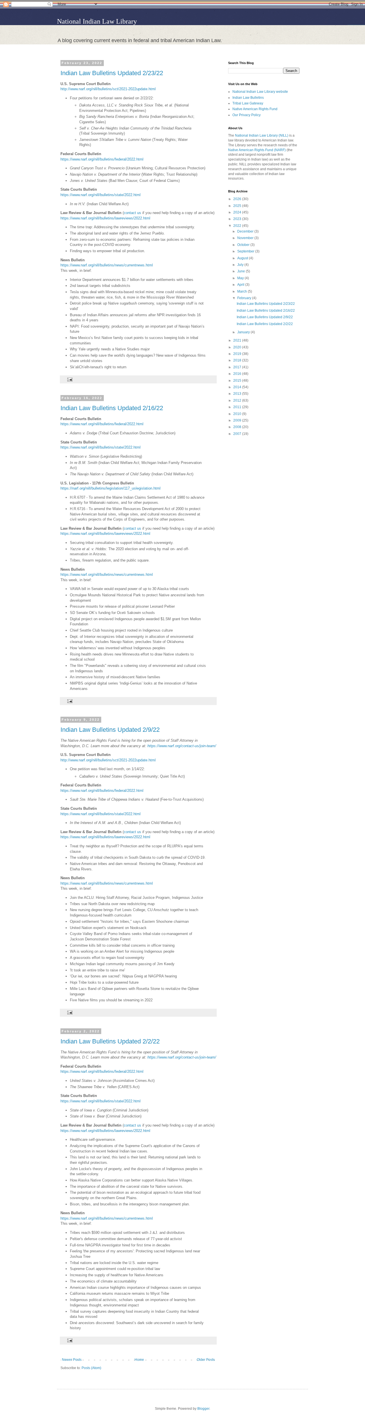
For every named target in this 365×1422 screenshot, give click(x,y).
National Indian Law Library (97, 21)
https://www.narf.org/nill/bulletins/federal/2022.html (101, 159)
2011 (237, 407)
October (243, 245)
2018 (237, 360)
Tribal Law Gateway (247, 103)
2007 (237, 434)
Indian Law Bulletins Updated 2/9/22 (110, 729)
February (244, 298)
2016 (237, 374)
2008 (237, 427)
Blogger (203, 1409)
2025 (237, 206)
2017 (237, 367)
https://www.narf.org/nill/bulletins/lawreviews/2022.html (105, 218)
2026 (237, 199)
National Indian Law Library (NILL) (261, 135)
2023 (237, 219)
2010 (237, 414)
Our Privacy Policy (246, 115)
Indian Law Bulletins (248, 98)
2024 (237, 212)
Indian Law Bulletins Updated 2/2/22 (110, 1041)
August (243, 258)
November (245, 238)
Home (139, 1360)
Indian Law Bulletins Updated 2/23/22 (111, 73)
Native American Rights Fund (254, 109)
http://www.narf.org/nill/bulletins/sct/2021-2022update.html (108, 89)
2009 (237, 420)
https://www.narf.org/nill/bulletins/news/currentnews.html (106, 265)
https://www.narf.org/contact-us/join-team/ (181, 746)
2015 (237, 381)
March (242, 291)
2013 (237, 394)
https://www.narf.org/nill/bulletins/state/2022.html (100, 195)
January (244, 332)
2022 (237, 226)
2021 (237, 340)
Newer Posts (72, 1360)
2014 (237, 387)
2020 (237, 347)
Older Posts (206, 1360)
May (241, 278)
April (241, 285)
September (246, 251)
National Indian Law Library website (260, 92)
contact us (133, 213)
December (245, 231)
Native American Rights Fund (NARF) (257, 150)
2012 (237, 400)
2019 (237, 354)
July (240, 265)
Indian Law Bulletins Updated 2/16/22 (111, 408)
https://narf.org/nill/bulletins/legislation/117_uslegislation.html (110, 488)
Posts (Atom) (91, 1368)
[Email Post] (69, 379)
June (241, 271)
